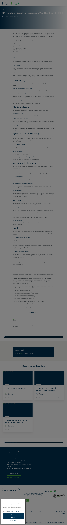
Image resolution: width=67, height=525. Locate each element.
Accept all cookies (13, 514)
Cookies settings (13, 520)
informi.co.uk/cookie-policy (13, 511)
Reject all (13, 517)
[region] (13, 511)
